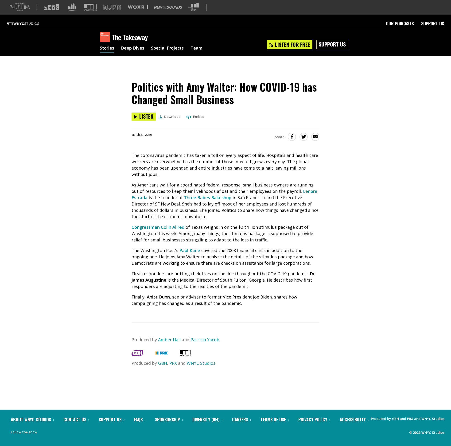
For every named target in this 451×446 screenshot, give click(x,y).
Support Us (432, 23)
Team (196, 48)
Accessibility (353, 419)
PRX (173, 363)
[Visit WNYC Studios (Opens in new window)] (90, 7)
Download (172, 116)
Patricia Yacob (205, 339)
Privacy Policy (312, 419)
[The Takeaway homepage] (106, 37)
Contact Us (74, 419)
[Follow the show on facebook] (44, 431)
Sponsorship (167, 419)
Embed (198, 116)
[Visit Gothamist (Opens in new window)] (72, 7)
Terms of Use (273, 419)
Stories (107, 48)
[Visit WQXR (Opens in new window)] (138, 7)
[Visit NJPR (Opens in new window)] (112, 7)
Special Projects (167, 48)
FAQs (138, 419)
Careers (240, 419)
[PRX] (161, 354)
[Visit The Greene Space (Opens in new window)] (193, 7)
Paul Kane (189, 250)
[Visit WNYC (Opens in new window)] (51, 7)
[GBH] (137, 354)
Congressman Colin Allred (158, 227)
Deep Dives (132, 48)
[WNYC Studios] (185, 354)
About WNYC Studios (31, 419)
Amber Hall (169, 339)
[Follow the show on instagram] (62, 431)
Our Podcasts (400, 23)
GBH (162, 363)
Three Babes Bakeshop (207, 197)
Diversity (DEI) (206, 419)
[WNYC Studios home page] (29, 23)
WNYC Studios (201, 363)
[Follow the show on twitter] (53, 431)
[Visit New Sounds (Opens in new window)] (168, 7)
